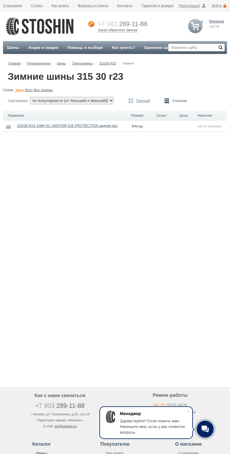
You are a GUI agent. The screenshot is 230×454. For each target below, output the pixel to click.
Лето (29, 90)
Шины (61, 63)
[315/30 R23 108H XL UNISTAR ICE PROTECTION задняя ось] (9, 127)
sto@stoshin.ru (66, 426)
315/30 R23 (107, 63)
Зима (19, 90)
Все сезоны (43, 90)
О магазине (12, 6)
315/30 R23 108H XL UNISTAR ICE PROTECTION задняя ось (67, 126)
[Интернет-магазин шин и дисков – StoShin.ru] (39, 36)
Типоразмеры (82, 63)
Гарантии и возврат (158, 6)
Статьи (37, 6)
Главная (14, 63)
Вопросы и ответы (93, 6)
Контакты (125, 6)
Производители (39, 63)
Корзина (216, 21)
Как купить (60, 6)
